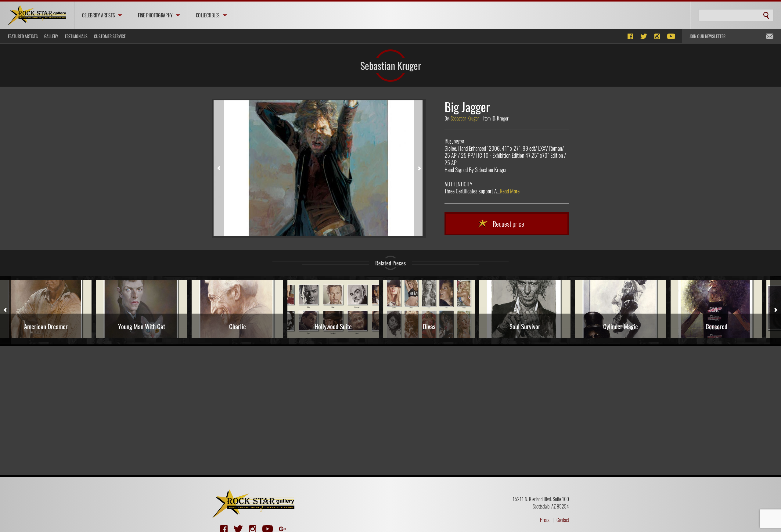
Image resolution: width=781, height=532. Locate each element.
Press (544, 519)
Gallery (51, 36)
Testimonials (76, 36)
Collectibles (208, 15)
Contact (562, 519)
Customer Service (110, 36)
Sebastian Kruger (390, 65)
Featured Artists (23, 36)
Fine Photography (155, 15)
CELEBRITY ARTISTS (98, 15)
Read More (510, 191)
